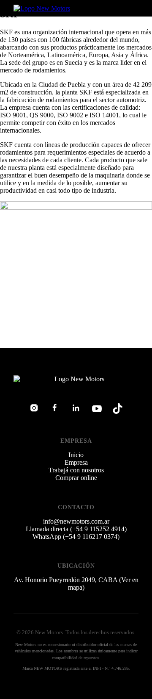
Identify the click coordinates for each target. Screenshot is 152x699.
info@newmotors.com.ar (76, 521)
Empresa (76, 462)
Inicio (76, 454)
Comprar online (76, 477)
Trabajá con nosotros (76, 470)
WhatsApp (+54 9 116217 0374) (76, 536)
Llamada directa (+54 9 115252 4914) (76, 529)
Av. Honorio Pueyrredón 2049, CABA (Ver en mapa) (76, 583)
